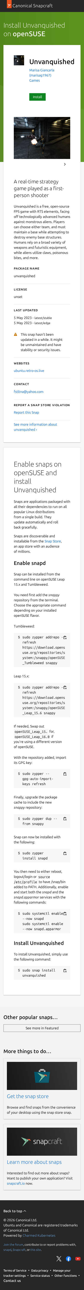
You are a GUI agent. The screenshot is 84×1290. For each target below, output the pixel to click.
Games (34, 80)
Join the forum (13, 1244)
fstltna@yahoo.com (29, 392)
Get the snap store (28, 1096)
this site (35, 1249)
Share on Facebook (68, 1258)
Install (37, 97)
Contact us (12, 1281)
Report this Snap (26, 412)
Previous (53, 164)
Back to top (13, 1211)
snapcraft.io (16, 1183)
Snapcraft (19, 1249)
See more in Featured (42, 1028)
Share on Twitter (59, 1258)
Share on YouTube (78, 1258)
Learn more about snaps (34, 1162)
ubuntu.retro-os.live (29, 371)
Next (64, 164)
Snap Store (53, 541)
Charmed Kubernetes (39, 1235)
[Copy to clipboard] (64, 637)
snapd (7, 1249)
